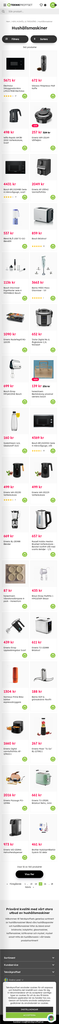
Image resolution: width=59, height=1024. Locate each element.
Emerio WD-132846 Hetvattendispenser (13, 851)
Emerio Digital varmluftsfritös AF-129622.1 (12, 751)
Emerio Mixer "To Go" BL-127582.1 (42, 750)
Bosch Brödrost (39, 238)
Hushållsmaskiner (45, 21)
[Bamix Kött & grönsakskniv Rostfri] (43, 675)
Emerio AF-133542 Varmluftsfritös (40, 190)
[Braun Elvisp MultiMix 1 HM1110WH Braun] (43, 574)
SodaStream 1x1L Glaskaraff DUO (12, 444)
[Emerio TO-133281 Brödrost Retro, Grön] (43, 778)
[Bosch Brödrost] (43, 217)
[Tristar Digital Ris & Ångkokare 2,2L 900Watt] (43, 317)
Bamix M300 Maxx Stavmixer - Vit (41, 289)
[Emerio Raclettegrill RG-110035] (15, 317)
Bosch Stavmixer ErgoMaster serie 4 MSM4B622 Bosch (12, 290)
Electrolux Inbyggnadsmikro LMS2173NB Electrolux (14, 88)
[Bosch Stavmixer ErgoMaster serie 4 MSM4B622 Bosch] (15, 266)
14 (36, 884)
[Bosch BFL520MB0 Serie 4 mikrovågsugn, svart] (15, 167)
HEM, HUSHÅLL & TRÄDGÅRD (24, 21)
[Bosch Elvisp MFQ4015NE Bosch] (15, 369)
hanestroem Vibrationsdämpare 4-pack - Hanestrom (14, 598)
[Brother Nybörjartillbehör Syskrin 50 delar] (43, 828)
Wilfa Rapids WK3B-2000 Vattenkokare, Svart (13, 140)
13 (31, 884)
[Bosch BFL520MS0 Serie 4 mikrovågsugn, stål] (43, 421)
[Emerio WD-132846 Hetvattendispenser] (15, 828)
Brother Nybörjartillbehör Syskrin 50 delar (43, 851)
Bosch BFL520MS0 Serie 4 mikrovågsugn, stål (43, 444)
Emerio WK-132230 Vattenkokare (12, 493)
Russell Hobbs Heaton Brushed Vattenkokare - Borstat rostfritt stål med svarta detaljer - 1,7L (43, 545)
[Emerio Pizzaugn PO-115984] (15, 778)
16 (45, 884)
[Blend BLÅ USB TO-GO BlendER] (15, 217)
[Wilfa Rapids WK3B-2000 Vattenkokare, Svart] (15, 115)
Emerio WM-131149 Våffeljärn (40, 139)
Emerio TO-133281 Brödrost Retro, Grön (42, 801)
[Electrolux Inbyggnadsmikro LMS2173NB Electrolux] (15, 64)
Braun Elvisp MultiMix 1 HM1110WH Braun (42, 597)
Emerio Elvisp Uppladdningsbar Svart (15, 649)
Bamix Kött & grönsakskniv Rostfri (41, 698)
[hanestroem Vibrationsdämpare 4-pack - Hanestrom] (15, 574)
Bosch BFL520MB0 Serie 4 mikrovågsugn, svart (15, 190)
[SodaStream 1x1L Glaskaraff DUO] (15, 421)
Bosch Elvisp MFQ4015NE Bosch (13, 392)
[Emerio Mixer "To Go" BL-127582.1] (43, 727)
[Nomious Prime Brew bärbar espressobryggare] (15, 675)
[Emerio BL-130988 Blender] (15, 519)
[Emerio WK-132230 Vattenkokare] (15, 470)
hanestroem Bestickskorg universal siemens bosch (42, 394)
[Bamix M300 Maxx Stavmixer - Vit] (43, 266)
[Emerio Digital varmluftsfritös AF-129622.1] (15, 727)
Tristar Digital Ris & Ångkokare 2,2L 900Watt (41, 342)
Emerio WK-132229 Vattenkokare (40, 493)
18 (52, 884)
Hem (8, 21)
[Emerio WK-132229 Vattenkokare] (43, 470)
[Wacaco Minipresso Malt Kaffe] (43, 64)
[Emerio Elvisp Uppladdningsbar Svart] (15, 626)
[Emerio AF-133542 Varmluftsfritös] (43, 167)
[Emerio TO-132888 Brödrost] (43, 626)
